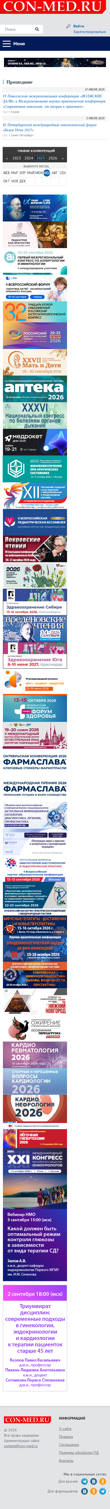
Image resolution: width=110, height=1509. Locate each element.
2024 (29, 158)
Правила (66, 1436)
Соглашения (69, 1444)
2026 (53, 158)
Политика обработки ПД (79, 1452)
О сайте (65, 1428)
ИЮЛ (46, 173)
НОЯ (14, 181)
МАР (14, 173)
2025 (41, 158)
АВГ (55, 173)
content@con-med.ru (21, 1446)
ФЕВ (6, 173)
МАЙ (30, 173)
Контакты (66, 1460)
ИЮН (38, 173)
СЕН (63, 173)
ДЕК (22, 181)
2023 (17, 158)
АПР (22, 173)
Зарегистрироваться (89, 31)
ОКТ (6, 181)
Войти (78, 26)
